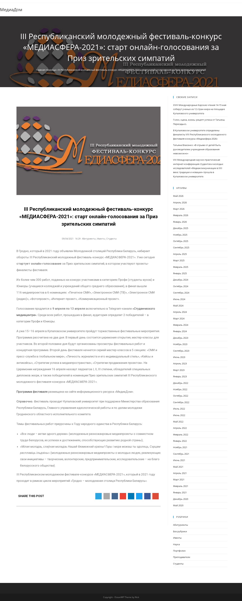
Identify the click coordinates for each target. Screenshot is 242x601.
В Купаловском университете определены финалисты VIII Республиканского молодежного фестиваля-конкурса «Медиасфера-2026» (199, 134)
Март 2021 (178, 479)
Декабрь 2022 (180, 383)
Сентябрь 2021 (181, 453)
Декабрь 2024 (180, 279)
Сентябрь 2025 (181, 247)
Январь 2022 (180, 440)
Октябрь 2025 (180, 241)
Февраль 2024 (180, 324)
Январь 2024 (180, 331)
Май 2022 (178, 421)
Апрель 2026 (180, 202)
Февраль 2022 (180, 434)
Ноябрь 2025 (180, 234)
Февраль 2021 (180, 486)
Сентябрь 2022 (181, 402)
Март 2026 (178, 208)
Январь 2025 (180, 273)
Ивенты (101, 238)
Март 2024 (178, 318)
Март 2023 (178, 370)
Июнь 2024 (179, 299)
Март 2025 (178, 260)
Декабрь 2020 (180, 499)
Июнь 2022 (179, 415)
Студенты (111, 238)
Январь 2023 (180, 376)
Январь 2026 (180, 221)
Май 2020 (178, 505)
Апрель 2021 (180, 473)
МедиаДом (11, 9)
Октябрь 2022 (180, 395)
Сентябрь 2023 (181, 350)
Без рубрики (180, 531)
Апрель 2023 (180, 363)
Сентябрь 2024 (181, 292)
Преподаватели (181, 557)
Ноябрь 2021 (180, 447)
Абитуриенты (89, 238)
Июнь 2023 (179, 357)
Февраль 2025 (180, 267)
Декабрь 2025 (180, 228)
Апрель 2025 (180, 254)
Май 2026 (178, 195)
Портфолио (179, 550)
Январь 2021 (180, 492)
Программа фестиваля (31, 391)
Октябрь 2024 (180, 286)
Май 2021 (178, 466)
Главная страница (46, 69)
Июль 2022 (179, 408)
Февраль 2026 (180, 215)
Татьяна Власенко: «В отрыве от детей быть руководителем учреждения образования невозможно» (197, 149)
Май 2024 (178, 305)
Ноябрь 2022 (180, 389)
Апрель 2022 (180, 428)
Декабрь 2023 (180, 337)
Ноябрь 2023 (180, 344)
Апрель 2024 (180, 312)
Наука (176, 544)
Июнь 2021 (179, 460)
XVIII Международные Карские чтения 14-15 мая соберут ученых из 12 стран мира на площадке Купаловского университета (199, 109)
